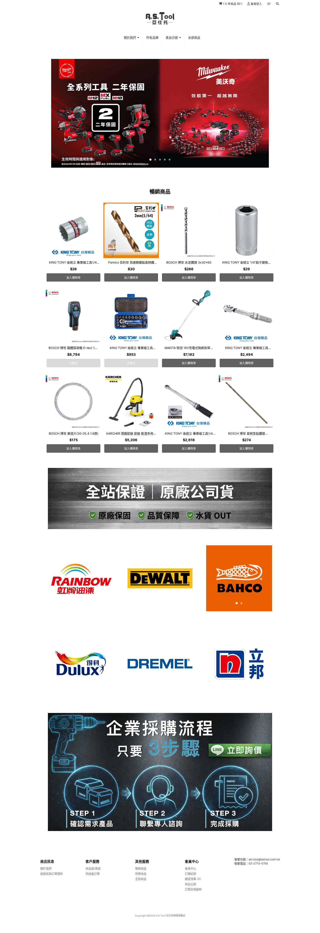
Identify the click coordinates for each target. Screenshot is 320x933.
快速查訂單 (93, 873)
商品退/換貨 (93, 868)
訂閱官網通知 (193, 889)
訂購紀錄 (190, 873)
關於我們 (130, 37)
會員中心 (190, 868)
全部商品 (194, 37)
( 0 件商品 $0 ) (233, 3)
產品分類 (172, 37)
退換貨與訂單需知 (51, 873)
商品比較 (190, 884)
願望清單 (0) (193, 879)
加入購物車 (73, 277)
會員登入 (256, 3)
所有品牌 (152, 37)
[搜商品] (277, 3)
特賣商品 (141, 873)
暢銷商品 (141, 868)
